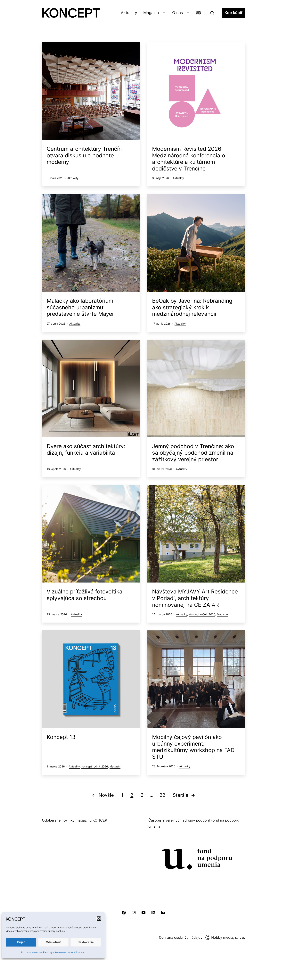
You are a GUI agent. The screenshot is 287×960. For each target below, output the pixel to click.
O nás (177, 12)
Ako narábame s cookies (34, 952)
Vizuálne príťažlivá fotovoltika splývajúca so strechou (84, 594)
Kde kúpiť (233, 12)
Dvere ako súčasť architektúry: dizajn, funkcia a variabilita (86, 449)
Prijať (21, 942)
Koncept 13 (61, 737)
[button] (99, 919)
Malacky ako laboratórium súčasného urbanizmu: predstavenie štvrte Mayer (80, 307)
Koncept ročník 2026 (202, 614)
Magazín (151, 12)
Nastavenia (86, 942)
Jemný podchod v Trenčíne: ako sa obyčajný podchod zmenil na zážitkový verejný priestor (193, 453)
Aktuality (129, 12)
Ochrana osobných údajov (180, 937)
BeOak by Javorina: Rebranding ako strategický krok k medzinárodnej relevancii (192, 307)
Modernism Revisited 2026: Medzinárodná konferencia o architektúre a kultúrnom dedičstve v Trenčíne (188, 158)
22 (162, 795)
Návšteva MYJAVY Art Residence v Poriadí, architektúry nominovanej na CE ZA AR (195, 598)
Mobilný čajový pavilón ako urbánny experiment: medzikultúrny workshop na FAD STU (193, 747)
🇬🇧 (198, 12)
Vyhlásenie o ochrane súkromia (67, 952)
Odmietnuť (53, 942)
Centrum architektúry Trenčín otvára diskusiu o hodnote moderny (84, 155)
